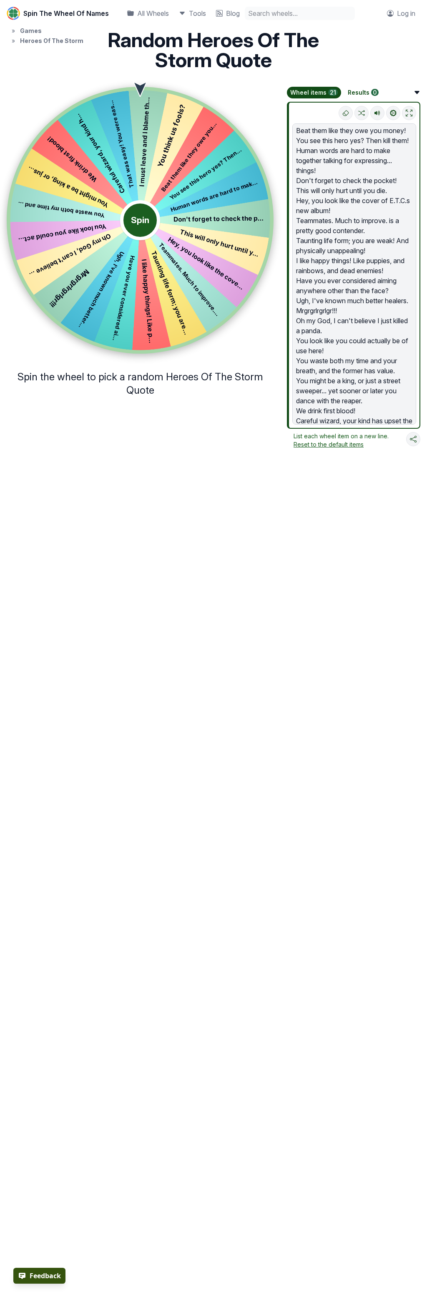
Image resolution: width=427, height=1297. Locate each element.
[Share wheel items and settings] (413, 439)
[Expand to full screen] (409, 113)
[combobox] (300, 13)
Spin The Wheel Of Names (66, 13)
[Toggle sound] (377, 113)
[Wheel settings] (393, 113)
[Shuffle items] (361, 113)
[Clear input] (346, 113)
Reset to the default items (329, 444)
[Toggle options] (417, 92)
